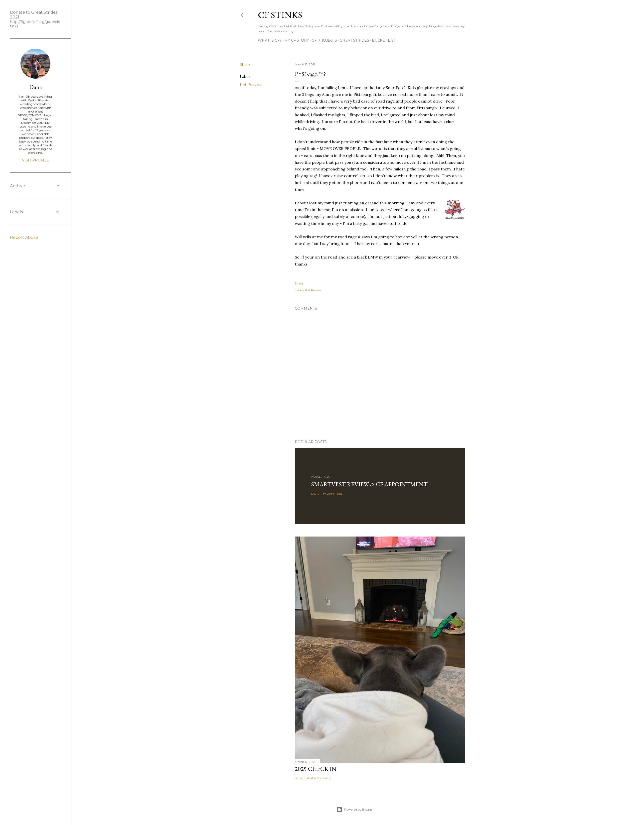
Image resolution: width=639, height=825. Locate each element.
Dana (35, 87)
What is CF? (270, 40)
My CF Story (296, 40)
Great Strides (354, 40)
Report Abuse (24, 237)
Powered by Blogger (359, 809)
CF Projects (324, 40)
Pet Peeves (250, 84)
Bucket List (384, 40)
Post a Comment (319, 778)
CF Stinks (280, 15)
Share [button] (245, 64)
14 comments (332, 493)
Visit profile (35, 160)
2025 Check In (315, 769)
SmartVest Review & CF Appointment (369, 484)
